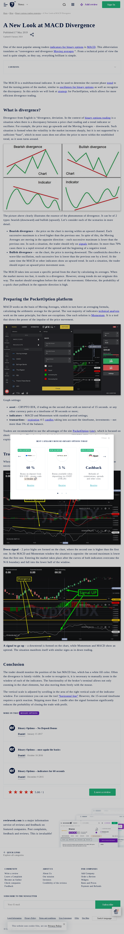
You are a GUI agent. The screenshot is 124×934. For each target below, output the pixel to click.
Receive (30, 485)
